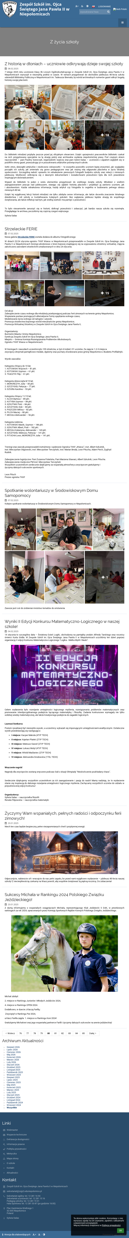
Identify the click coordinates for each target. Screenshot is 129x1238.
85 (83, 1033)
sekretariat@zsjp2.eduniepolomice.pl (24, 1191)
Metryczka (12, 1153)
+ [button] (77, 6)
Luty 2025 (11, 1092)
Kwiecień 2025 (14, 1087)
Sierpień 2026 (13, 1047)
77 (27, 1033)
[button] (87, 6)
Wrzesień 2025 (14, 1075)
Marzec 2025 (13, 1090)
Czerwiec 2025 (14, 1082)
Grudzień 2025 (13, 1067)
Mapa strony (12, 1158)
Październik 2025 (15, 1072)
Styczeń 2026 (13, 1064)
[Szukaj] (108, 11)
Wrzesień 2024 (14, 1105)
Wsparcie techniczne (17, 1134)
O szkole (11, 1163)
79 (41, 1033)
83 (69, 1033)
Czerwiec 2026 (14, 1052)
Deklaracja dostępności (18, 1139)
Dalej (91, 1033)
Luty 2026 (11, 1062)
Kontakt (10, 1168)
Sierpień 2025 (13, 1077)
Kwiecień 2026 (14, 1057)
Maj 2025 (11, 1085)
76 (20, 1033)
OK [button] (120, 1230)
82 (62, 1033)
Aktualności (12, 1172)
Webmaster (12, 1130)
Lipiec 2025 (12, 1080)
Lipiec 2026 (12, 1049)
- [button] (83, 6)
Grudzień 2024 (13, 1097)
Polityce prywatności (111, 1225)
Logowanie (104, 6)
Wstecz (11, 1033)
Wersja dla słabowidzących (17, 1234)
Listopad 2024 (13, 1100)
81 (55, 1033)
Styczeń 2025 (13, 1095)
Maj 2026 (11, 1054)
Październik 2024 (15, 1102)
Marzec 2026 (13, 1059)
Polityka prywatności (16, 1149)
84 (76, 1033)
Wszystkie (12, 1107)
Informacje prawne (16, 1144)
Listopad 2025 (13, 1070)
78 (34, 1033)
